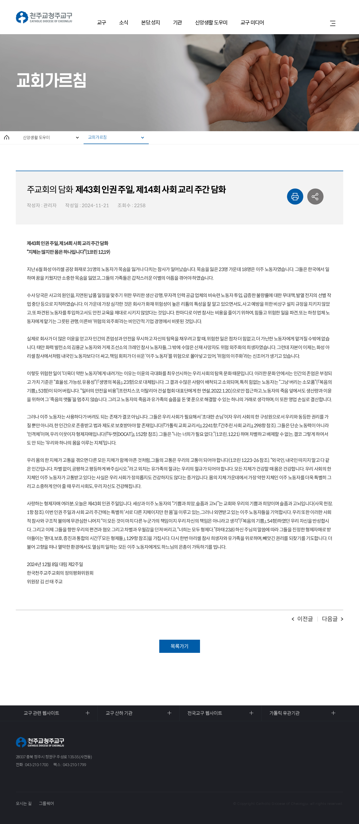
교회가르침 (97, 137)
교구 (101, 22)
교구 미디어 (252, 22)
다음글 (330, 619)
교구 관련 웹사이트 (41, 713)
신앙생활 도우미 (211, 22)
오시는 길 (24, 803)
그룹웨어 (46, 803)
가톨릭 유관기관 (284, 713)
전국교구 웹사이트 (204, 713)
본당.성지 (150, 22)
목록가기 (179, 646)
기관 (177, 22)
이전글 (305, 619)
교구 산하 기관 (119, 713)
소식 (123, 22)
